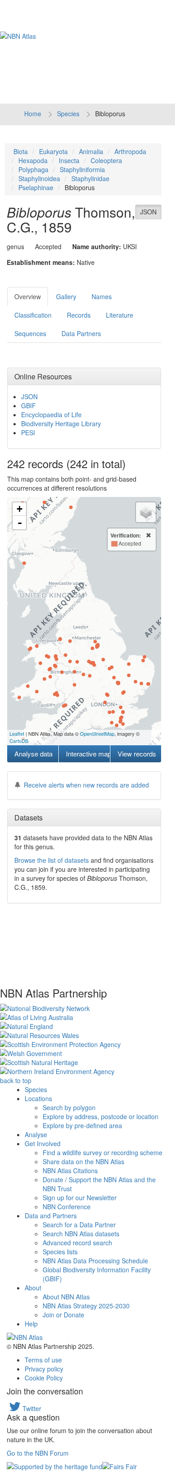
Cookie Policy (44, 1377)
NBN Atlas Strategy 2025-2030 (86, 1305)
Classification (33, 314)
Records (79, 314)
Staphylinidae (90, 178)
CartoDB (18, 740)
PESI (28, 432)
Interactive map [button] (87, 753)
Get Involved (43, 1143)
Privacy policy (44, 1368)
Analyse (36, 1134)
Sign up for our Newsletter (80, 1197)
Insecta (69, 160)
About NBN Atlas (66, 1296)
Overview (27, 296)
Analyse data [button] (33, 753)
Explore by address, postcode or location (100, 1116)
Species (68, 113)
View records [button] (137, 753)
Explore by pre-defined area (82, 1125)
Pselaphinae (35, 187)
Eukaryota (53, 151)
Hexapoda (33, 160)
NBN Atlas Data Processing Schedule (95, 1260)
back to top (15, 1080)
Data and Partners (51, 1215)
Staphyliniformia (82, 169)
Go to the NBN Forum (38, 1452)
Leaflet (16, 733)
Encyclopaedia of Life (51, 414)
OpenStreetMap (97, 733)
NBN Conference (67, 1206)
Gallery (66, 296)
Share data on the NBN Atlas (83, 1161)
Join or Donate (63, 1314)
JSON (148, 211)
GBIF (28, 405)
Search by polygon (69, 1107)
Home (32, 113)
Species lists (60, 1251)
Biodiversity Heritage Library (61, 423)
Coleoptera (106, 160)
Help (31, 1323)
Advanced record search (77, 1242)
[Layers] (146, 512)
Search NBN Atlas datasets (81, 1233)
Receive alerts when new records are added (86, 784)
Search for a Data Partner (79, 1224)
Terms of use (43, 1359)
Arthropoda (130, 151)
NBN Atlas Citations (70, 1170)
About (33, 1287)
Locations (38, 1098)
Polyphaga (33, 169)
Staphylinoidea (39, 178)
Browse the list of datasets (51, 860)
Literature (119, 314)
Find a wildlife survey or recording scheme (102, 1152)
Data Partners (81, 333)
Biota (20, 151)
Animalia (91, 151)
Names (102, 296)
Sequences (30, 333)
